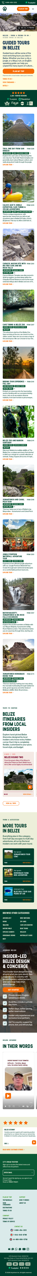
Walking (6, 925)
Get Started (13, 990)
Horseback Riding (9, 935)
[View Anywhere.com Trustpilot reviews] (30, 2)
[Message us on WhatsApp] (16, 1249)
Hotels (5, 86)
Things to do (7, 79)
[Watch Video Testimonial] (30, 787)
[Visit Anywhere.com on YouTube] (23, 1249)
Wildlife (23, 932)
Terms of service (9, 1222)
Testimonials (7, 1200)
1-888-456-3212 (11, 2)
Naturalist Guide (26, 935)
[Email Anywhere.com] (9, 1249)
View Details (27, 794)
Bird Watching (25, 918)
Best (4, 939)
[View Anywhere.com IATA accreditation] (7, 103)
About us (22, 1203)
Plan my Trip (23, 9)
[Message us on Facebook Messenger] (19, 1249)
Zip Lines (23, 922)
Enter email (8, 1172)
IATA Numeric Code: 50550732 (18, 1256)
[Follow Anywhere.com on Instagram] (28, 1249)
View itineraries (8, 82)
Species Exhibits (8, 932)
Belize (5, 35)
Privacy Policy (13, 1182)
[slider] (4, 1102)
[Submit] (32, 1173)
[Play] (8, 1096)
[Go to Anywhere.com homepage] (5, 9)
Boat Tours (24, 928)
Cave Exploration (26, 925)
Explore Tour (7, 165)
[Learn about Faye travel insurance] (15, 103)
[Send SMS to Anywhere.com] (13, 1249)
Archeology (7, 918)
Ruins (5, 922)
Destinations (7, 1208)
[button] (6, 1106)
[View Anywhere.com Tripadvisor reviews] (24, 99)
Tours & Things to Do (20, 35)
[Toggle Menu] (33, 9)
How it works (24, 1200)
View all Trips (11, 803)
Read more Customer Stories (13, 1150)
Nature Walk (7, 928)
